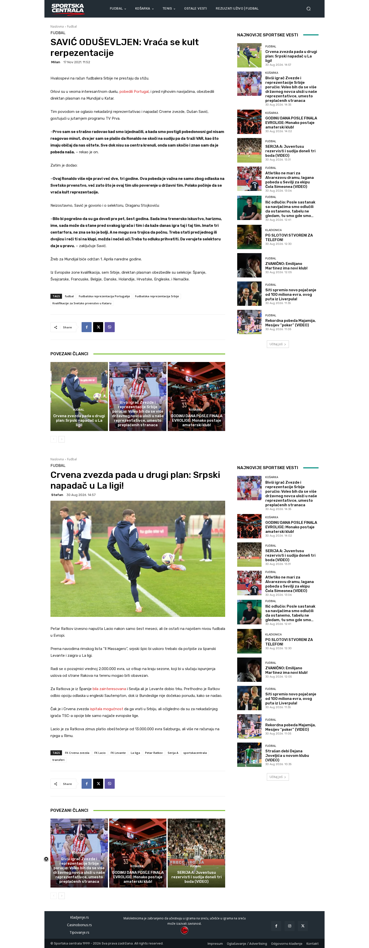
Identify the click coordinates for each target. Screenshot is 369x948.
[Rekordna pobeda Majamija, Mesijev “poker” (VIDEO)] (249, 322)
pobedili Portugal (134, 91)
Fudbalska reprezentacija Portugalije (104, 296)
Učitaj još (276, 344)
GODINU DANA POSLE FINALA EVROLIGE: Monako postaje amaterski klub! (196, 420)
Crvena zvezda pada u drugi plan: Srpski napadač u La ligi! (79, 420)
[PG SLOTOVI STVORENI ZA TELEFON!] (249, 237)
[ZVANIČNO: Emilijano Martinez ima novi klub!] (249, 265)
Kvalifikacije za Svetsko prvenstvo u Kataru (81, 303)
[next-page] (61, 439)
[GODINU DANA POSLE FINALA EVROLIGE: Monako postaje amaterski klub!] (196, 396)
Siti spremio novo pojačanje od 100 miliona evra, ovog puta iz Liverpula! (290, 294)
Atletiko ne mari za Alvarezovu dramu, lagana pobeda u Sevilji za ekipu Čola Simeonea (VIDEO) (289, 180)
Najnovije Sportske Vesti (267, 34)
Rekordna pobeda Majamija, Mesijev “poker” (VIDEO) (290, 322)
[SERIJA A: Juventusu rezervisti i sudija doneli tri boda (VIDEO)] (249, 150)
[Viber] (110, 327)
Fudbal (72, 26)
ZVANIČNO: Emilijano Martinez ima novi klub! (286, 265)
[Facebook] (87, 327)
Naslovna (57, 26)
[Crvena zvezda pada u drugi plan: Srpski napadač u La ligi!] (79, 396)
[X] (98, 327)
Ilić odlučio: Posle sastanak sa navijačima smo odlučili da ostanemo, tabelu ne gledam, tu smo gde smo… (290, 209)
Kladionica (273, 230)
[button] (310, 9)
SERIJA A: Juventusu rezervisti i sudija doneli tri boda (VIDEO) (290, 151)
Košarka (137, 396)
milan (55, 62)
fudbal (69, 296)
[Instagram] (289, 926)
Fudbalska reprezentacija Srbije (157, 296)
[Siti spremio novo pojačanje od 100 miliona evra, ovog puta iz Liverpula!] (249, 293)
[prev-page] (53, 439)
